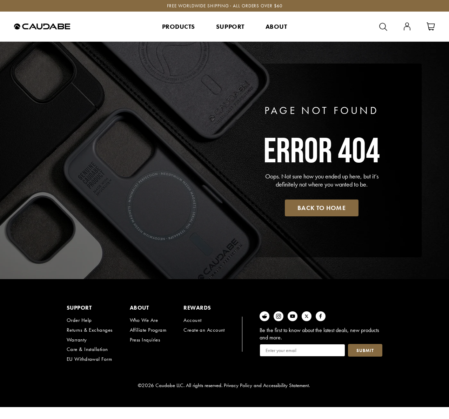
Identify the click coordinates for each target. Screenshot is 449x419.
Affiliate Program (148, 329)
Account (192, 320)
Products (178, 26)
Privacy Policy (238, 385)
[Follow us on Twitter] (306, 316)
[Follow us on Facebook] (321, 316)
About (276, 26)
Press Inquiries (145, 339)
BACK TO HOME (321, 208)
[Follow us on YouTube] (292, 316)
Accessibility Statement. (286, 385)
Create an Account (204, 329)
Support (230, 26)
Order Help (79, 320)
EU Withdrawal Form (89, 359)
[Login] (407, 26)
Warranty (77, 339)
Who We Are (144, 320)
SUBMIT (365, 350)
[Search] (383, 26)
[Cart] (431, 26)
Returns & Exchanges (90, 329)
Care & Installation (87, 349)
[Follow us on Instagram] (278, 316)
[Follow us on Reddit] (264, 316)
